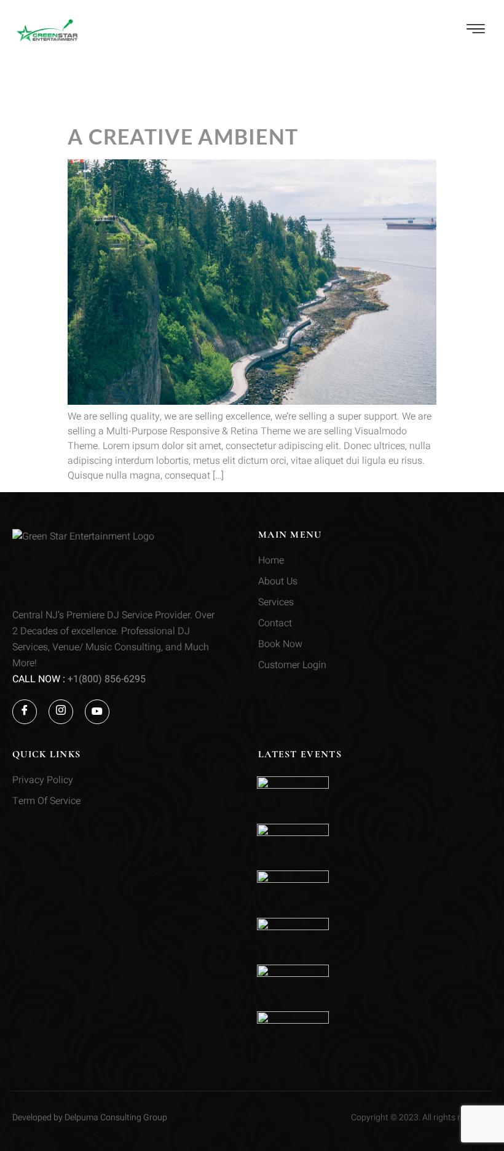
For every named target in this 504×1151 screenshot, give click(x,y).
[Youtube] (97, 711)
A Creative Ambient (183, 136)
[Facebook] (24, 711)
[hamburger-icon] (476, 31)
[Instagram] (61, 711)
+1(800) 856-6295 (107, 679)
